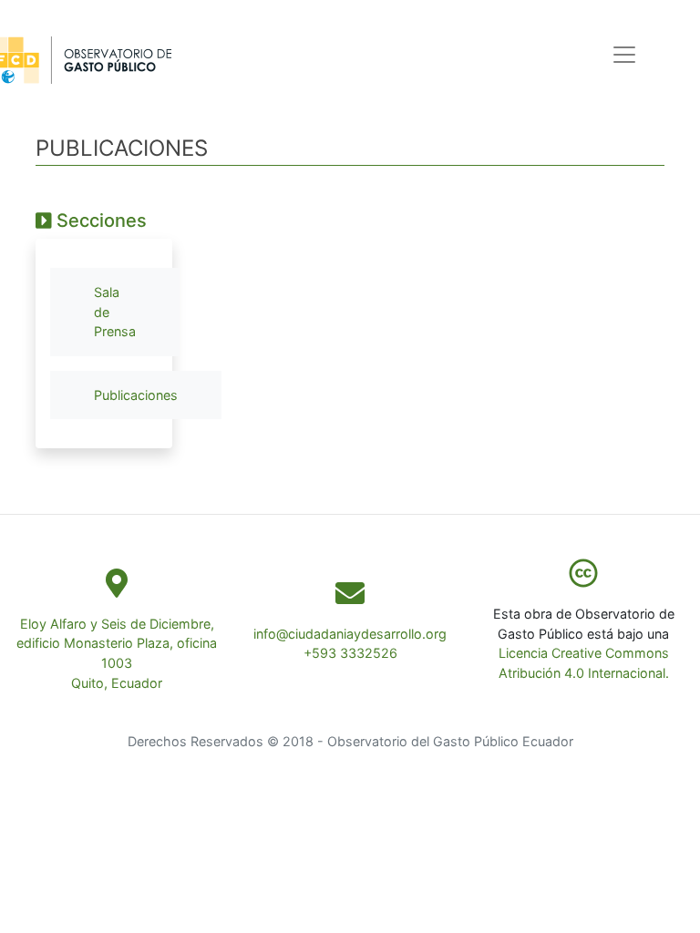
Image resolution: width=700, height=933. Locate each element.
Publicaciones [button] (136, 395)
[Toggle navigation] (624, 54)
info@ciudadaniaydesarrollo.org (350, 633)
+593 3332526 (350, 653)
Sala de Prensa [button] (115, 311)
